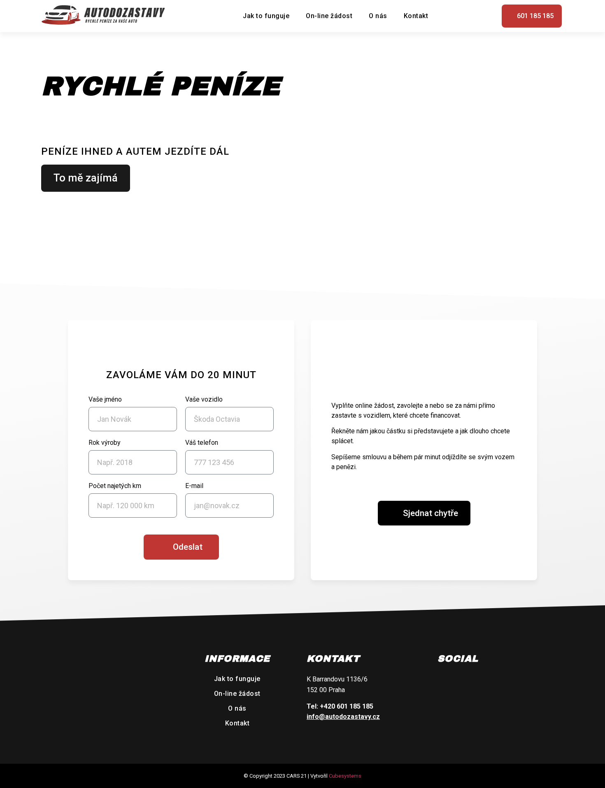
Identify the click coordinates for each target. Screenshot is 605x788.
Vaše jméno (105, 399)
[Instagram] (465, 680)
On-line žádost (329, 16)
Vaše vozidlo (204, 399)
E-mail (194, 486)
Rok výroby (104, 442)
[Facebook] (446, 680)
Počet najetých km (114, 486)
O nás (378, 16)
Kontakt (416, 16)
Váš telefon (201, 442)
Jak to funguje (266, 16)
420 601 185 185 (348, 706)
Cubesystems (345, 776)
